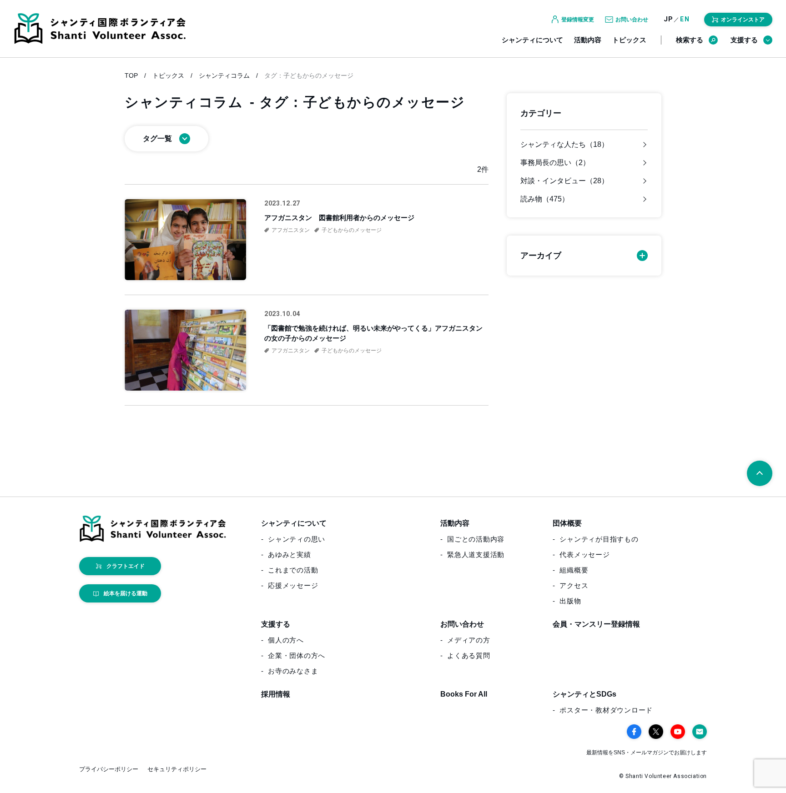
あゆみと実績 (289, 554)
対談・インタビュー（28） (564, 181)
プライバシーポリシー (108, 769)
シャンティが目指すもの (598, 539)
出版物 (570, 601)
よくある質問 (468, 655)
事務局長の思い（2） (555, 162)
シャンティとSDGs (584, 694)
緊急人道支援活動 (475, 554)
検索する (689, 40)
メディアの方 (468, 640)
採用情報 (275, 694)
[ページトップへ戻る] (759, 473)
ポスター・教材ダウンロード (606, 710)
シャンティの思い (296, 539)
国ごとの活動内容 (475, 539)
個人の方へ (286, 640)
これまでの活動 (293, 570)
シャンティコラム (224, 75)
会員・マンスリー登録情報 (596, 624)
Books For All (463, 694)
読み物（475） (544, 199)
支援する (744, 40)
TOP (131, 75)
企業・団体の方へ (296, 655)
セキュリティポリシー (177, 769)
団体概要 (567, 523)
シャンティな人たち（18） (564, 144)
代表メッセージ (584, 554)
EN (685, 19)
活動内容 (587, 40)
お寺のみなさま (293, 671)
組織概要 (573, 570)
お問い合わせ (462, 624)
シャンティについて (532, 40)
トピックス (629, 40)
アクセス (573, 585)
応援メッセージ (293, 585)
